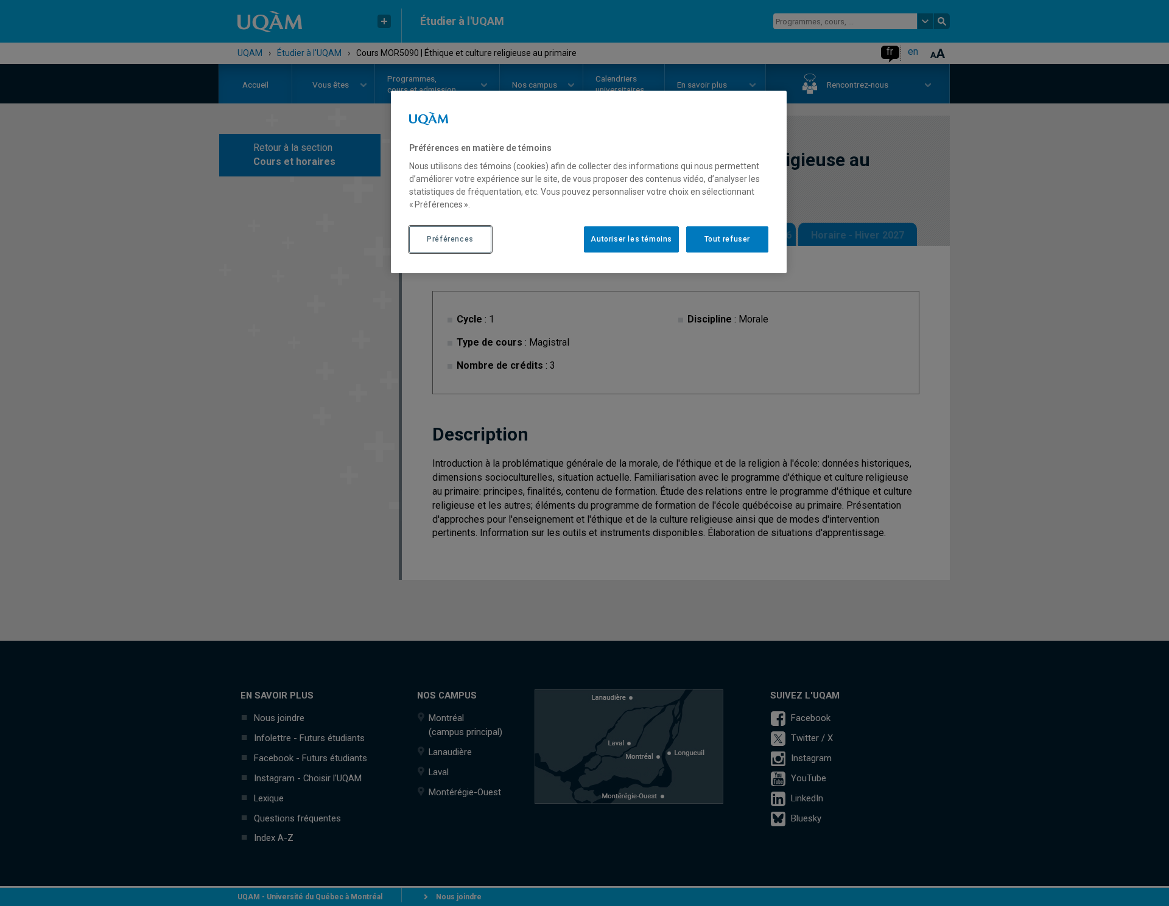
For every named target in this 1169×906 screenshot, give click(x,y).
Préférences (450, 239)
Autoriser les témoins (631, 239)
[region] (589, 182)
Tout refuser (727, 239)
